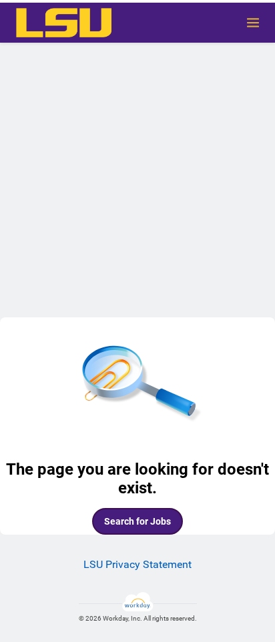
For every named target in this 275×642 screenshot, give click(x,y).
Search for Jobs (137, 521)
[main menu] (253, 23)
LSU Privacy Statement (137, 564)
